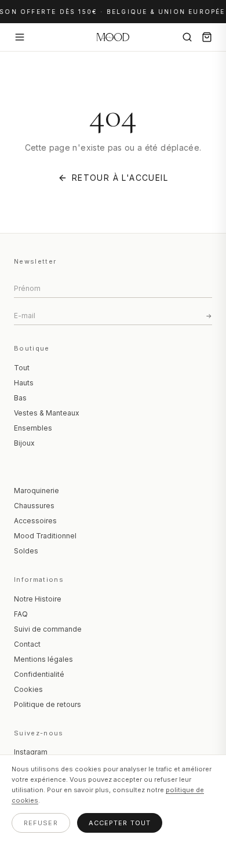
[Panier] (207, 37)
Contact (27, 644)
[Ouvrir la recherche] (187, 37)
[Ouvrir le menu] (19, 37)
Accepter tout (120, 823)
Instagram (31, 752)
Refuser (41, 823)
